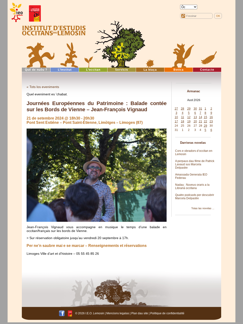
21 (200, 121)
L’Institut (65, 69)
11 (182, 117)
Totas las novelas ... (202, 208)
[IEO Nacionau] (53, 30)
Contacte (207, 69)
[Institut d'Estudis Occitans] (16, 12)
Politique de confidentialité (167, 313)
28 (182, 108)
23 (211, 121)
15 (205, 117)
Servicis (121, 69)
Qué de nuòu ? (36, 69)
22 (205, 121)
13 (195, 117)
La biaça (150, 69)
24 (176, 125)
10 (176, 117)
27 (176, 108)
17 (176, 121)
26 (189, 125)
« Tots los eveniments (43, 87)
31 (200, 108)
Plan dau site (139, 313)
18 (182, 121)
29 (189, 108)
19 (189, 121)
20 (195, 121)
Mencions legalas (117, 313)
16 (211, 117)
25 (182, 125)
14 (200, 117)
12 (189, 117)
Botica (178, 69)
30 (195, 108)
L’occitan (93, 69)
